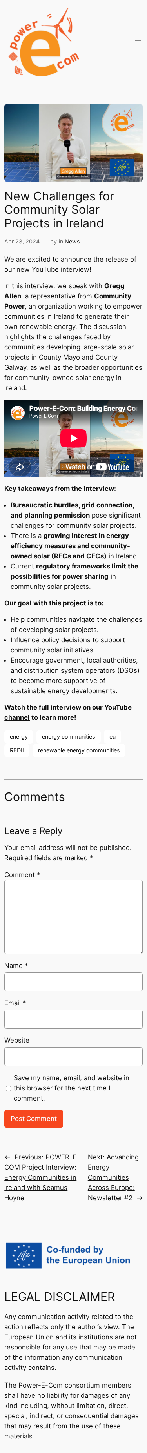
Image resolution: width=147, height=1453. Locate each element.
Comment (22, 875)
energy (19, 736)
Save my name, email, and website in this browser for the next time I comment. (71, 1088)
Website (16, 1040)
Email (15, 1003)
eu (112, 736)
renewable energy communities (79, 750)
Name (16, 966)
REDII (17, 750)
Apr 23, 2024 (22, 241)
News (72, 241)
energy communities (68, 736)
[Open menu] (138, 42)
